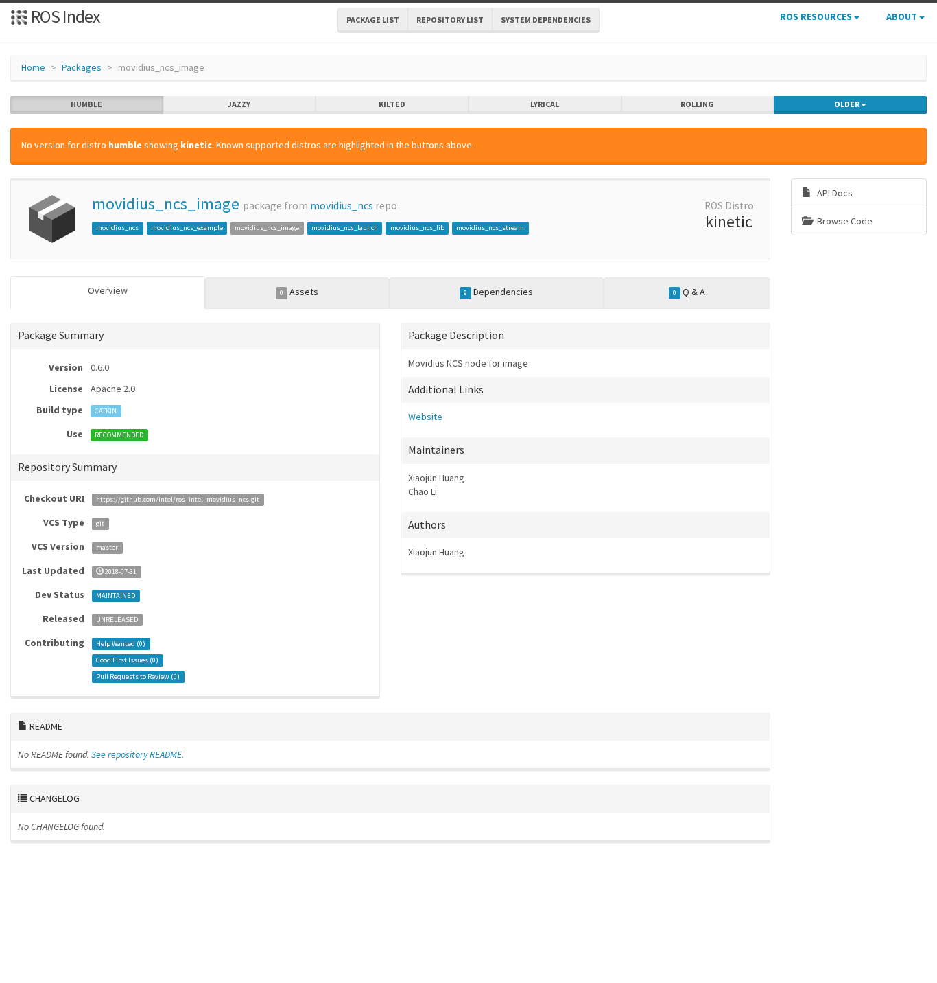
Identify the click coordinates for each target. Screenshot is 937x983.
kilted (392, 104)
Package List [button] (372, 19)
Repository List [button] (450, 19)
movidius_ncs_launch (344, 227)
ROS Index (64, 16)
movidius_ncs (341, 205)
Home (33, 67)
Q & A (689, 292)
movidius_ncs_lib (417, 227)
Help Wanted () (120, 643)
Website (425, 416)
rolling (697, 104)
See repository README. (137, 754)
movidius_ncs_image (165, 203)
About (902, 16)
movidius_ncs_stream (490, 227)
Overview (108, 290)
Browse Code (844, 221)
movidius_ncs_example (187, 227)
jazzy (239, 104)
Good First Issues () (127, 660)
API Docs (834, 193)
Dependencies (498, 292)
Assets (299, 292)
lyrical (544, 104)
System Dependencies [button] (546, 19)
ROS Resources (817, 16)
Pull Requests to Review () (138, 676)
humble (86, 104)
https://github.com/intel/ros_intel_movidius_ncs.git (177, 499)
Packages (82, 67)
